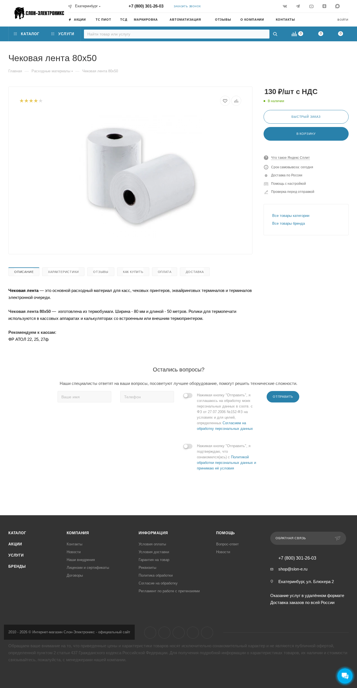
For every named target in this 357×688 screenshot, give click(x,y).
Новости (74, 552)
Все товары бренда (288, 223)
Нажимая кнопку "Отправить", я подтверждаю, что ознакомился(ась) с (226, 457)
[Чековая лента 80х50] (139, 175)
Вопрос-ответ (227, 544)
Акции (15, 544)
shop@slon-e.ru (292, 569)
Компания (78, 533)
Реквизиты (147, 567)
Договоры (75, 575)
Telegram (164, 633)
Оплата (165, 272)
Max (207, 633)
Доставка (195, 272)
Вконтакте (150, 633)
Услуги (16, 555)
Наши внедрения (81, 560)
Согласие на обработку (158, 583)
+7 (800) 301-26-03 (146, 6)
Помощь (225, 533)
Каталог (17, 533)
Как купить (133, 272)
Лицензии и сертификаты (88, 567)
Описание (23, 272)
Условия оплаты (152, 544)
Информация (153, 533)
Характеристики (63, 272)
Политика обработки (156, 575)
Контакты (74, 544)
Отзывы (100, 272)
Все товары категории (290, 216)
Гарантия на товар (154, 560)
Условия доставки (154, 552)
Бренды (17, 566)
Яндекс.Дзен (193, 633)
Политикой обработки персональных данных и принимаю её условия (226, 462)
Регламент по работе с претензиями (169, 591)
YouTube (179, 633)
